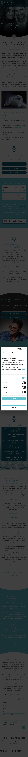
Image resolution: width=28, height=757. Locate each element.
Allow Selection (14, 403)
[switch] (24, 382)
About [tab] (23, 352)
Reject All (14, 407)
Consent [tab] (5, 352)
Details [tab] (14, 352)
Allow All (14, 398)
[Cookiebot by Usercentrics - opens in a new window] (16, 349)
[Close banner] (25, 348)
